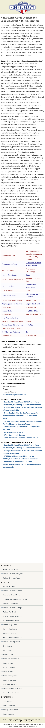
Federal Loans (8, 654)
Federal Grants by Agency (12, 578)
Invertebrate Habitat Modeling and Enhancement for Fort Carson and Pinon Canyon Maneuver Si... (22, 464)
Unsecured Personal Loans (12, 688)
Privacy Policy (25, 721)
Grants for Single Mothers (12, 595)
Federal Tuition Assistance (12, 616)
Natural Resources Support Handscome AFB (21, 438)
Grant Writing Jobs (9, 680)
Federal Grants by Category (12, 574)
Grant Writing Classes (10, 676)
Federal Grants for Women (12, 591)
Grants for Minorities (10, 603)
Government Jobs (9, 705)
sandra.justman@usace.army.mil (14, 395)
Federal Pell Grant (9, 612)
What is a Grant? (9, 586)
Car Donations (8, 650)
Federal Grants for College (12, 608)
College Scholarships (10, 710)
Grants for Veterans (10, 633)
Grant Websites (8, 714)
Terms (33, 721)
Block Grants (7, 646)
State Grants (7, 701)
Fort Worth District (33, 263)
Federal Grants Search (11, 569)
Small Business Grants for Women (15, 599)
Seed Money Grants (10, 625)
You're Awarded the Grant (12, 693)
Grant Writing (7, 671)
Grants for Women (28, 719)
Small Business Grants (11, 620)
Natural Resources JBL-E (13, 432)
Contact (17, 721)
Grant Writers (8, 663)
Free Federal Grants (10, 684)
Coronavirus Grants (10, 629)
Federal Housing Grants (11, 642)
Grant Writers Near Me (11, 659)
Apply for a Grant (9, 667)
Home (4, 719)
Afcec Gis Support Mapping (14, 435)
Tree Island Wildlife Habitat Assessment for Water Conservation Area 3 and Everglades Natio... (20, 416)
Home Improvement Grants (12, 637)
